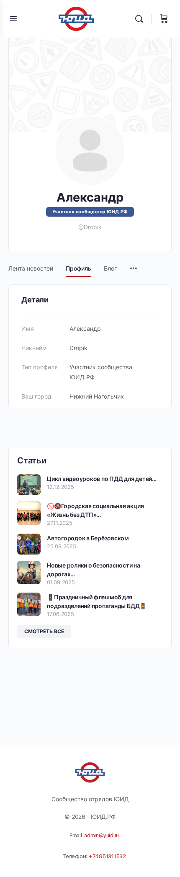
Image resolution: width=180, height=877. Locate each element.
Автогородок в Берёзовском (88, 538)
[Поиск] (141, 19)
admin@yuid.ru (101, 835)
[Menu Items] (133, 264)
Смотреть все (44, 631)
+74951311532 (107, 856)
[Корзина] (164, 19)
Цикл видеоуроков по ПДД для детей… (102, 478)
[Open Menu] (13, 18)
